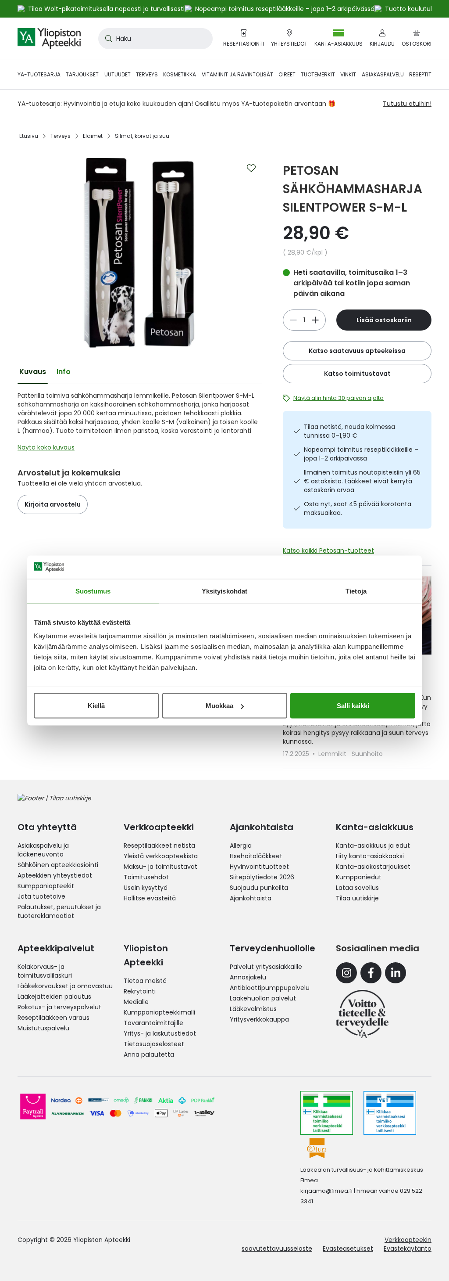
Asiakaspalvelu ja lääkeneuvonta (43, 850)
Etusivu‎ (28, 136)
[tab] (33, 372)
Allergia (241, 845)
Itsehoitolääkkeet (256, 856)
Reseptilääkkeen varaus (53, 1017)
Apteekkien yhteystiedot (55, 875)
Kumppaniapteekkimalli (159, 1012)
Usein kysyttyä (145, 887)
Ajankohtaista (250, 898)
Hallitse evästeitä (150, 898)
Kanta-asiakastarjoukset (373, 866)
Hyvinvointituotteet (259, 866)
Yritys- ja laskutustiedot (160, 1033)
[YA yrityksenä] (362, 1014)
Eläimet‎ (93, 136)
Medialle (136, 1001)
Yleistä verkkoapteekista (161, 856)
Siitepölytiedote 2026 (262, 877)
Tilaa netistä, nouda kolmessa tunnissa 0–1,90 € (349, 431)
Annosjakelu (248, 977)
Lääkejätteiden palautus (54, 996)
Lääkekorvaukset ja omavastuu (65, 986)
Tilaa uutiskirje (357, 898)
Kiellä (96, 705)
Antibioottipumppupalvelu (270, 987)
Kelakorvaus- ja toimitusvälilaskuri (45, 971)
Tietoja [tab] (356, 590)
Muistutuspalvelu (43, 1028)
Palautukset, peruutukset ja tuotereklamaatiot (59, 911)
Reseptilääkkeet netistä (159, 845)
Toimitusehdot (146, 877)
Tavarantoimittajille (153, 1022)
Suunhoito (367, 753)
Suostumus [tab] (93, 590)
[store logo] (49, 38)
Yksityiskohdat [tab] (224, 590)
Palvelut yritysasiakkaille (266, 966)
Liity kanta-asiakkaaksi (370, 856)
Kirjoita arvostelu (53, 504)
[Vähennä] (315, 320)
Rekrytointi (140, 991)
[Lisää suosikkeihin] (251, 168)
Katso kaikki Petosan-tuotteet (328, 550)
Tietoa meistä (145, 980)
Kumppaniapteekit (46, 886)
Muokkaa (219, 705)
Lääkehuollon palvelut (263, 998)
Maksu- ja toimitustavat (160, 866)
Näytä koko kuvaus (46, 447)
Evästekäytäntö (407, 1248)
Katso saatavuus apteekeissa (357, 350)
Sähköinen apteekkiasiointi (58, 864)
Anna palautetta (149, 1054)
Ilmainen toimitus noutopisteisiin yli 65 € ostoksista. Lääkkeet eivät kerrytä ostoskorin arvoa (362, 481)
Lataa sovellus (357, 887)
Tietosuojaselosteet (154, 1044)
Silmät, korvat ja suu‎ (142, 136)
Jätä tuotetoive (41, 896)
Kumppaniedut (358, 877)
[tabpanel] (140, 423)
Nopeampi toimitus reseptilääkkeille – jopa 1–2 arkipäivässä (361, 454)
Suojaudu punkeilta (259, 887)
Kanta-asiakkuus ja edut (373, 845)
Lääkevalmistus (253, 1008)
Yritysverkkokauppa (259, 1019)
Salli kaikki (353, 705)
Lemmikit (333, 753)
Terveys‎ (60, 136)
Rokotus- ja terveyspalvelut (59, 1007)
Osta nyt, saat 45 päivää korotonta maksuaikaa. (357, 508)
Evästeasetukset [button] (348, 1248)
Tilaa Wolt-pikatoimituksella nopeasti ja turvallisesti (106, 8)
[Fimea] (326, 1113)
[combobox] (155, 38)
